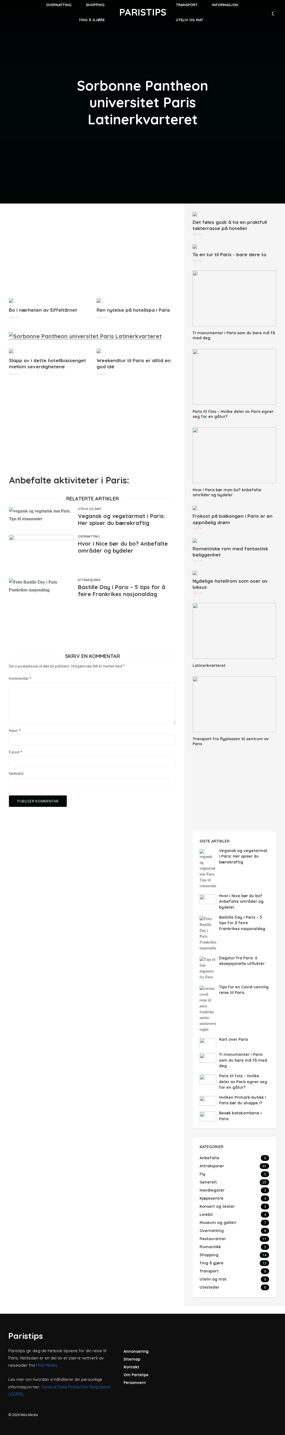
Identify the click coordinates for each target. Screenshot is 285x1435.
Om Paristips (136, 1374)
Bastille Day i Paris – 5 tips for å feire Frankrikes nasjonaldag (121, 590)
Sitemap (132, 1359)
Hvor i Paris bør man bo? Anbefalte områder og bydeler (227, 492)
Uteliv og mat (189, 20)
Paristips (142, 12)
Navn (15, 730)
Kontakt (131, 1366)
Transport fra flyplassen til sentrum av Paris (231, 741)
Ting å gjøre (92, 20)
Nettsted (16, 773)
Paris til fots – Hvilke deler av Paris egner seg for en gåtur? (233, 414)
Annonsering (136, 1351)
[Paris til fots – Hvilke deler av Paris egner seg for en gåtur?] (234, 377)
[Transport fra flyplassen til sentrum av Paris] (234, 704)
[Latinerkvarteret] (234, 631)
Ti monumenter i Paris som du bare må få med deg (234, 335)
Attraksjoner (89, 580)
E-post (15, 752)
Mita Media (46, 1365)
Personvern (135, 1382)
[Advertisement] (92, 251)
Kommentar (20, 678)
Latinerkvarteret (209, 665)
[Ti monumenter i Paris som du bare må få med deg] (234, 298)
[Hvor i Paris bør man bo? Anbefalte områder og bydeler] (234, 455)
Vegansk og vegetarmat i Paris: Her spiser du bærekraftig (121, 519)
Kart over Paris (233, 1039)
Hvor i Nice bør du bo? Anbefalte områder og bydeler (123, 547)
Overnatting (89, 536)
